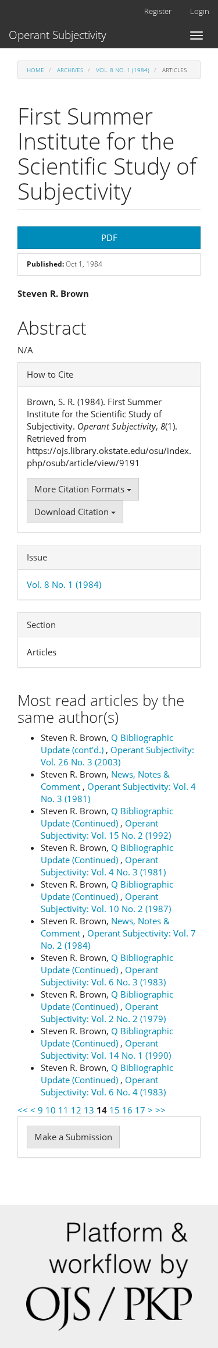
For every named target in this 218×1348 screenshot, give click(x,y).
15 (114, 1110)
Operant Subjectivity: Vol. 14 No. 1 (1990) (106, 1049)
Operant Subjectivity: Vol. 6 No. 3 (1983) (103, 976)
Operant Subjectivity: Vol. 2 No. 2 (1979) (103, 1012)
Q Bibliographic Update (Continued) (107, 817)
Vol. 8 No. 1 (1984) (122, 70)
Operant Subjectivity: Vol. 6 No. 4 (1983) (103, 1086)
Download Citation (72, 511)
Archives (70, 70)
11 (63, 1110)
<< (22, 1110)
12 (76, 1110)
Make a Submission (73, 1137)
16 (127, 1110)
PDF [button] (109, 237)
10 (50, 1110)
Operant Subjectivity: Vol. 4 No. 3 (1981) (103, 866)
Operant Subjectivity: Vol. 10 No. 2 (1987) (106, 902)
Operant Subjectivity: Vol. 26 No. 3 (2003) (117, 756)
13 (89, 1110)
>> (160, 1110)
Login (199, 11)
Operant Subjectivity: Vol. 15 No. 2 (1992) (106, 829)
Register (157, 11)
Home (35, 70)
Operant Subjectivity (57, 34)
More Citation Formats (80, 489)
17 (140, 1110)
